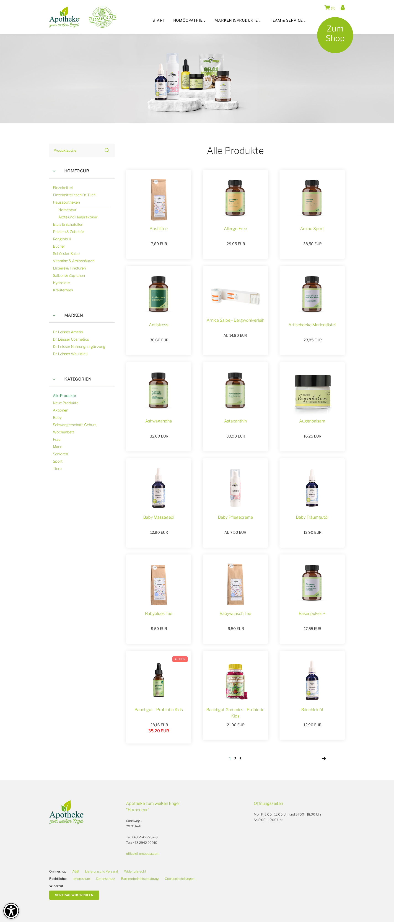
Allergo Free (235, 228)
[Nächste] (324, 759)
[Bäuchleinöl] (312, 680)
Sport (57, 461)
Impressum (81, 879)
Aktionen (60, 410)
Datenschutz (105, 879)
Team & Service (286, 20)
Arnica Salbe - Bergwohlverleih (235, 320)
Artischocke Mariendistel (312, 324)
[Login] (343, 7)
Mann (57, 447)
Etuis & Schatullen (68, 224)
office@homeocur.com (142, 853)
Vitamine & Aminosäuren (73, 261)
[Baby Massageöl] (159, 488)
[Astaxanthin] (235, 392)
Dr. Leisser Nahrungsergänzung (79, 346)
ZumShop (335, 33)
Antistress (158, 324)
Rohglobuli (62, 239)
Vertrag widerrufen (74, 895)
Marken (73, 315)
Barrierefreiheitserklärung (140, 879)
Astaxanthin (235, 421)
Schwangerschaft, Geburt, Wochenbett (75, 428)
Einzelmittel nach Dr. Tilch (74, 195)
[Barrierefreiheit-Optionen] (11, 911)
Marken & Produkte (236, 20)
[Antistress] (159, 295)
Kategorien (78, 379)
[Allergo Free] (235, 199)
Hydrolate (61, 283)
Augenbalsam (312, 421)
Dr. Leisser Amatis (68, 332)
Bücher (59, 246)
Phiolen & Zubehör (68, 232)
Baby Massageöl (158, 517)
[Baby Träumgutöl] (312, 488)
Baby (57, 417)
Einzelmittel (63, 188)
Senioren (60, 454)
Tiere (57, 468)
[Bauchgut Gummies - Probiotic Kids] (235, 680)
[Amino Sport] (312, 199)
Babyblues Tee (158, 613)
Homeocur (76, 170)
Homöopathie (188, 20)
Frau (56, 439)
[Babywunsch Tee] (235, 584)
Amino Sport (312, 228)
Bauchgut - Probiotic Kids (159, 709)
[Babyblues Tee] (159, 584)
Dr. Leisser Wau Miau (70, 354)
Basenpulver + (312, 613)
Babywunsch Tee (235, 613)
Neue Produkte (65, 403)
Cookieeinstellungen (179, 879)
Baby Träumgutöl (312, 517)
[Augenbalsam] (312, 392)
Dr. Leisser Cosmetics (71, 339)
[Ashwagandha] (159, 392)
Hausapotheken (66, 202)
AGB (75, 871)
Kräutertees (63, 290)
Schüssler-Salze (66, 253)
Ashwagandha (158, 421)
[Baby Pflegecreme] (235, 488)
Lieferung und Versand (101, 871)
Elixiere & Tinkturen (69, 268)
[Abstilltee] (159, 199)
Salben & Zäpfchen (69, 275)
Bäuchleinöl (312, 709)
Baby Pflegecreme (235, 517)
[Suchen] (107, 150)
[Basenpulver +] (312, 584)
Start (159, 20)
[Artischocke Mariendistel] (312, 295)
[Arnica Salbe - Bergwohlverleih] (235, 296)
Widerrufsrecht (135, 871)
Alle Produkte (64, 396)
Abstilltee (159, 228)
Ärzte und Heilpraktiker (77, 217)
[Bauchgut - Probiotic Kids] (159, 680)
